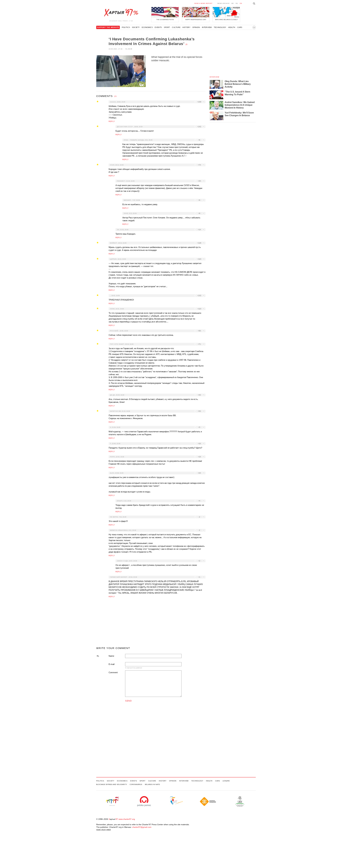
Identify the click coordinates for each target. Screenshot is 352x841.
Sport (167, 27)
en (241, 3)
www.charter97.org (127, 819)
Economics (147, 27)
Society (136, 27)
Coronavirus (136, 784)
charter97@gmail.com (141, 827)
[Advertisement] (150, 623)
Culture (176, 27)
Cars (239, 27)
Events (158, 27)
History (186, 27)
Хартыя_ (121, 12)
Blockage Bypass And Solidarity (111, 784)
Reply (112, 121)
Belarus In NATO (152, 784)
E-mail (111, 664)
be (233, 3)
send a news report (203, 3)
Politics (126, 27)
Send (128, 701)
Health (231, 27)
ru (237, 3)
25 (186, 44)
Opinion (196, 27)
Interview (207, 27)
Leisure (226, 781)
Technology (220, 27)
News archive (223, 3)
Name (111, 656)
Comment (113, 672)
